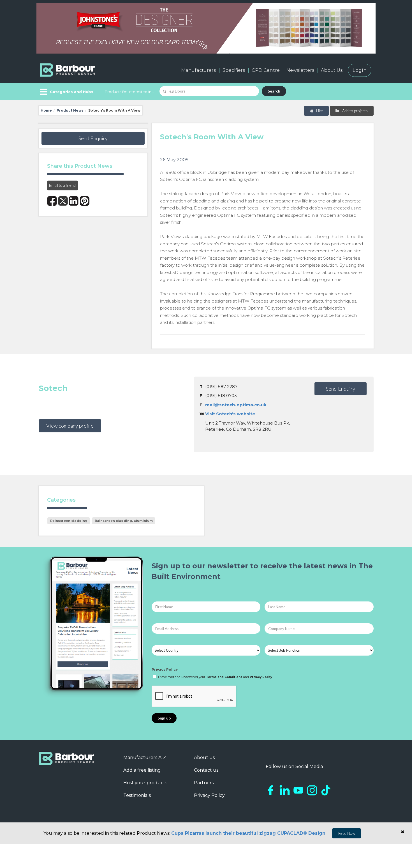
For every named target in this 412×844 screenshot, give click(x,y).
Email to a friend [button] (62, 185)
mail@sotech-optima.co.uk (236, 404)
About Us (331, 70)
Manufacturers (198, 70)
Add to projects (354, 110)
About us (204, 757)
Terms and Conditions (224, 677)
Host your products (145, 782)
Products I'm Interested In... (129, 91)
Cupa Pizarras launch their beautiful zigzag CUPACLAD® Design (248, 833)
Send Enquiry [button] (93, 138)
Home (46, 110)
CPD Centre (266, 70)
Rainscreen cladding (68, 521)
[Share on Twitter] (63, 201)
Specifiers (234, 70)
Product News (70, 110)
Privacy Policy (165, 669)
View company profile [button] (70, 426)
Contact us (206, 770)
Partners (204, 782)
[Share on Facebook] (52, 201)
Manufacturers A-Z (144, 757)
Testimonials (137, 795)
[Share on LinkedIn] (74, 201)
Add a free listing (142, 770)
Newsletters (300, 70)
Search (274, 91)
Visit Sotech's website (230, 413)
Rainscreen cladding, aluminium (124, 521)
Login (360, 70)
